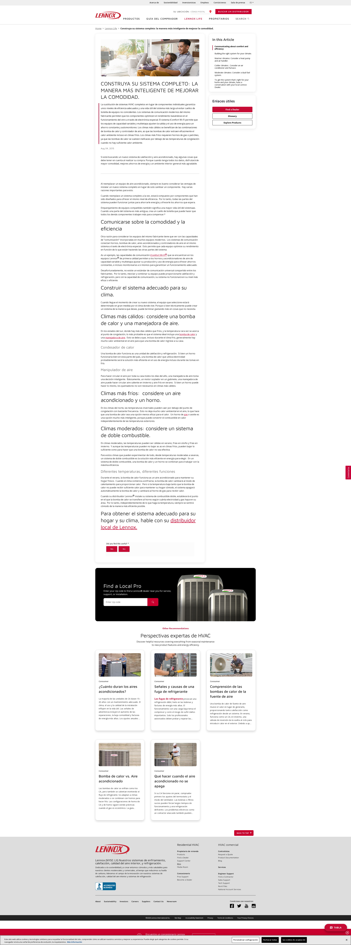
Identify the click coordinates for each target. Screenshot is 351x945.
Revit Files (222, 886)
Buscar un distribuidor (233, 11)
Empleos (205, 2)
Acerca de (154, 2)
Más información (74, 942)
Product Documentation (228, 857)
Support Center (183, 861)
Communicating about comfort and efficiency (231, 47)
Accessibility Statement (194, 918)
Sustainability (110, 901)
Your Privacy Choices (245, 918)
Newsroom (172, 901)
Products (181, 854)
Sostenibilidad (170, 2)
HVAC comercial (228, 844)
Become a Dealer (184, 880)
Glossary (232, 116)
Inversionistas (189, 2)
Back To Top (243, 833)
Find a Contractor (225, 877)
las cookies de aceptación (294, 940)
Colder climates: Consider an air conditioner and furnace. (229, 66)
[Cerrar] (347, 940)
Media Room (182, 867)
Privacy (210, 918)
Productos (131, 18)
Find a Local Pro (122, 586)
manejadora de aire (115, 337)
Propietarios (219, 18)
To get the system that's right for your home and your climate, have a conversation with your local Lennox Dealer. (232, 84)
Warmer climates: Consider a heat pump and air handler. (232, 59)
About (98, 901)
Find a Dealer (232, 109)
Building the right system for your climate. (233, 53)
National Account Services (229, 889)
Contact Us (159, 901)
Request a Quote (225, 854)
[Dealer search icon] (152, 602)
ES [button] (251, 2)
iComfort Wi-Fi (158, 255)
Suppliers (146, 901)
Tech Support (224, 883)
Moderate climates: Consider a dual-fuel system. (232, 73)
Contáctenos (220, 2)
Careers (135, 901)
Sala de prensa (238, 2)
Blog (179, 864)
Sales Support (224, 880)
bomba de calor (187, 334)
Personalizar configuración (245, 940)
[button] (119, 690)
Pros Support (182, 876)
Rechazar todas (270, 940)
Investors (124, 901)
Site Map (178, 918)
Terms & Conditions (225, 918)
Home (98, 28)
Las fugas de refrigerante (168, 698)
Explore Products (232, 122)
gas (186, 414)
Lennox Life (193, 18)
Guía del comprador (162, 18)
